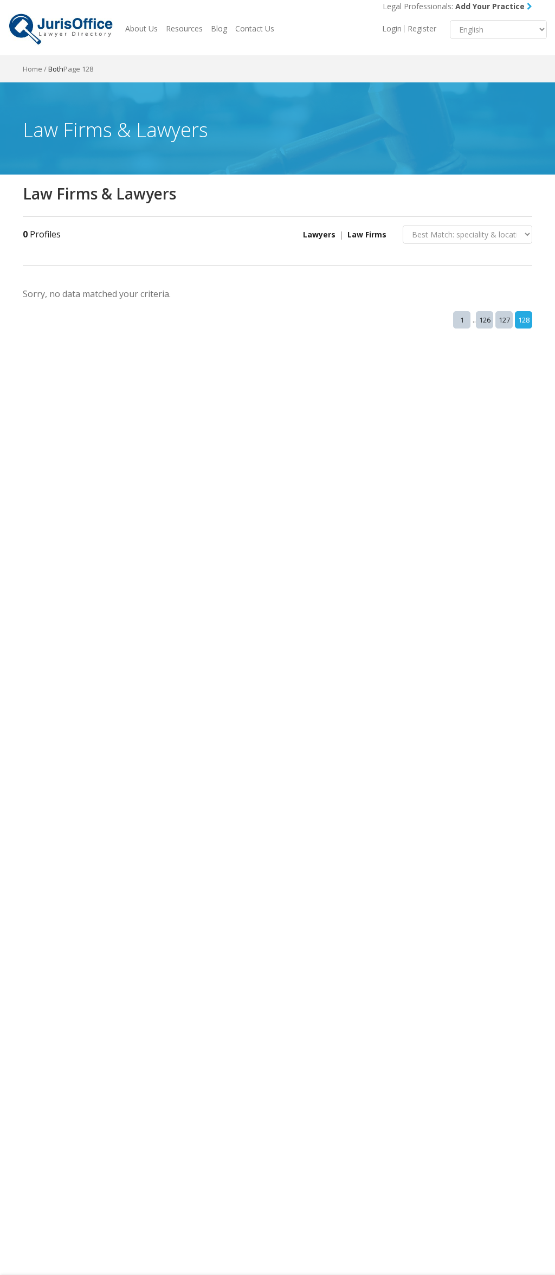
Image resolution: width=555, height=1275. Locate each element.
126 (485, 320)
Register (422, 29)
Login (392, 29)
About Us (141, 28)
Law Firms (366, 234)
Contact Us (254, 28)
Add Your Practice (491, 6)
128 (524, 320)
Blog (219, 28)
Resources (184, 28)
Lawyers (319, 234)
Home (32, 69)
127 (504, 320)
